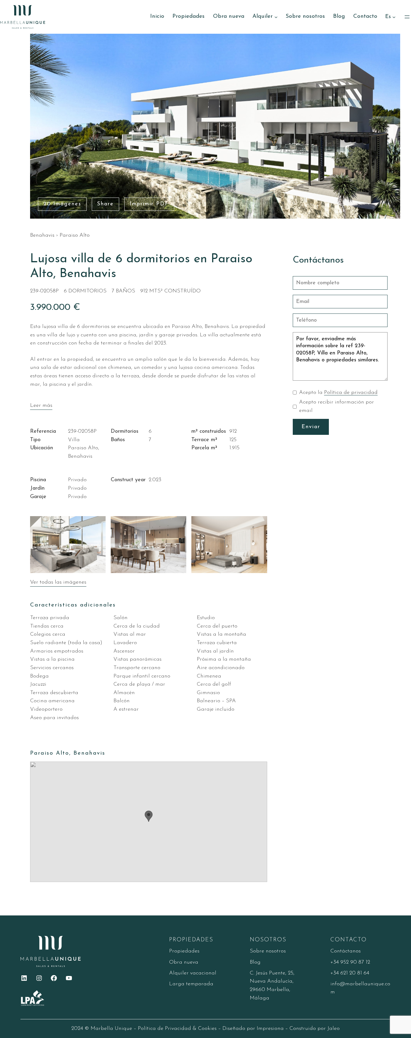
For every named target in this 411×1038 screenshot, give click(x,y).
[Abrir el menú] (407, 17)
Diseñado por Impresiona (253, 1028)
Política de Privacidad (164, 1028)
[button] (149, 816)
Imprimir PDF (149, 204)
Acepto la (338, 392)
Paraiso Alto (75, 235)
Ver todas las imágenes (58, 582)
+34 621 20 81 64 (349, 973)
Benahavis (42, 235)
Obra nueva (183, 962)
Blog (255, 962)
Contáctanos (345, 951)
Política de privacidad (351, 392)
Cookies (207, 1028)
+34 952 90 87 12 (350, 962)
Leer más (41, 405)
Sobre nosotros (268, 951)
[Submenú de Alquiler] (276, 16)
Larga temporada (191, 984)
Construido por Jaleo (314, 1028)
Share (105, 204)
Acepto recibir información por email (336, 406)
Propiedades (184, 951)
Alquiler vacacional (192, 973)
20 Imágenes (62, 204)
